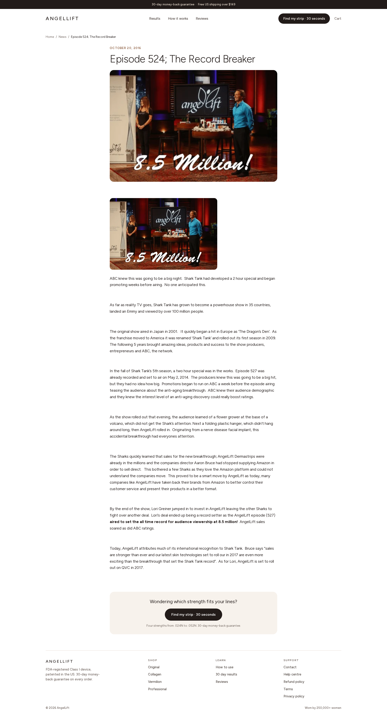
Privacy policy (294, 696)
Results (154, 19)
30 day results (226, 674)
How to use (224, 667)
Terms (288, 689)
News (62, 36)
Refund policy (294, 682)
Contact (290, 667)
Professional (157, 689)
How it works (178, 19)
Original (153, 667)
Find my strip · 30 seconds (304, 19)
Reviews (202, 19)
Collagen (154, 674)
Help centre (292, 674)
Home (50, 36)
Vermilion (155, 682)
